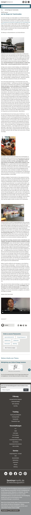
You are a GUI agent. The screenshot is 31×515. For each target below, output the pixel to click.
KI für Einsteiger (15, 437)
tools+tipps (15, 433)
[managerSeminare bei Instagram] (10, 473)
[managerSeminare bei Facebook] (15, 473)
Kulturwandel (7, 343)
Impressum (15, 462)
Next (29, 369)
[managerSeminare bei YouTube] (20, 473)
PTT (15, 428)
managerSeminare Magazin (15, 399)
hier (18, 507)
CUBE (15, 431)
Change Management (21, 337)
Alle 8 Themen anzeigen (10, 347)
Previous (1, 369)
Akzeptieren (5, 510)
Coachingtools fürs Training (15, 439)
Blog (2, 9)
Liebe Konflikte (15, 446)
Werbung (15, 466)
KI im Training (15, 435)
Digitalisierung (7, 340)
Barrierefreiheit (15, 458)
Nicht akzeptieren (14, 510)
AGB (15, 455)
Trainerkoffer (15, 419)
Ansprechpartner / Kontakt (16, 453)
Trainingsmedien (15, 416)
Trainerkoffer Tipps (15, 421)
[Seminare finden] (15, 481)
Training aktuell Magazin (15, 414)
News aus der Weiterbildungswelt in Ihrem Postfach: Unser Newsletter (14, 386)
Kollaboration (16, 340)
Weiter (26, 390)
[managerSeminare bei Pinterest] (25, 473)
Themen (15, 464)
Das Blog (16, 406)
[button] (7, 325)
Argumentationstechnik (9, 337)
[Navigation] (29, 2)
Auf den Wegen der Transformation (11, 9)
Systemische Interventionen (15, 444)
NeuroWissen (15, 441)
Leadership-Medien (15, 401)
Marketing (15, 343)
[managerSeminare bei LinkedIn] (5, 473)
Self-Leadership (15, 403)
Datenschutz (15, 460)
